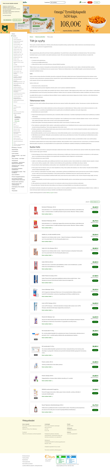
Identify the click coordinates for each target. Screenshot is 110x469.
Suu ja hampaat (16, 136)
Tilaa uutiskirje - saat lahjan (18, 158)
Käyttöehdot (25, 459)
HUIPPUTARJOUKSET (17, 39)
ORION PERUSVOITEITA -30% (19, 83)
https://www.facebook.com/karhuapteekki (31, 433)
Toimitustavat (15, 160)
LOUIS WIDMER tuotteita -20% (19, 66)
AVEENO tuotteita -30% (18, 50)
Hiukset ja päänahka (17, 113)
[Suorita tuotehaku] (64, 2)
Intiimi (15, 124)
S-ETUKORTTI (15, 151)
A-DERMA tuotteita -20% (18, 47)
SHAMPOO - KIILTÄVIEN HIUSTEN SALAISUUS (18, 77)
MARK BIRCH (16, 75)
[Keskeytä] (1, 32)
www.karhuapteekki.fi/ (72, 433)
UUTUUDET (16, 37)
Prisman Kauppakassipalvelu (18, 176)
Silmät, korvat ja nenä (17, 134)
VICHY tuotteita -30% (17, 71)
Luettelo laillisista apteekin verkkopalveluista (32, 465)
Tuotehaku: (47, 2)
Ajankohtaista (15, 149)
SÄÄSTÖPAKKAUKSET (18, 79)
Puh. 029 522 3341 (69, 465)
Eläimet (15, 108)
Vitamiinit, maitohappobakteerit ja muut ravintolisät (19, 145)
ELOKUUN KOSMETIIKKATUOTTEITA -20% (19, 81)
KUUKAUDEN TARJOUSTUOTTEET (17, 85)
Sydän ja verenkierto (17, 138)
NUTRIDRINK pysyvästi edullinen (19, 93)
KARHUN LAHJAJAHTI (17, 87)
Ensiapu (15, 110)
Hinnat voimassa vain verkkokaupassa (16, 184)
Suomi (97, 2)
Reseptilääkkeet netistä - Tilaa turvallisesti (18, 172)
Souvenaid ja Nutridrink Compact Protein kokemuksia (18, 179)
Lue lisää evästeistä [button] (7, 15)
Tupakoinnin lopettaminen (18, 141)
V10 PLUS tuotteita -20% (18, 96)
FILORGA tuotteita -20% (18, 60)
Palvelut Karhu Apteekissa (18, 181)
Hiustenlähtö (16, 119)
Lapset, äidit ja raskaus (18, 127)
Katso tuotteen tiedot (47, 214)
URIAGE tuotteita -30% (18, 69)
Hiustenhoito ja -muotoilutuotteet (17, 117)
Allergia (15, 105)
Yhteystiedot (14, 190)
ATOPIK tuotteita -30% (18, 49)
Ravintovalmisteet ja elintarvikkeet (17, 133)
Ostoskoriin (95, 211)
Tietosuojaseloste (26, 461)
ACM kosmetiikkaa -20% (18, 44)
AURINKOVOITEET (17, 42)
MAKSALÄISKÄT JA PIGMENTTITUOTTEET (18, 98)
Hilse (15, 115)
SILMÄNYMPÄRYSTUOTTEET (19, 100)
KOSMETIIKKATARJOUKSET (18, 41)
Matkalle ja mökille (17, 130)
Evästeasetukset (26, 455)
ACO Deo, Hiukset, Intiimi (18, 94)
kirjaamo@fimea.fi (60, 465)
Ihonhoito (15, 122)
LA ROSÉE (15, 64)
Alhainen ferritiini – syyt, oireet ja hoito (18, 156)
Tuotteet (14, 35)
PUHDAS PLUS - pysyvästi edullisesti (18, 73)
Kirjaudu (89, 2)
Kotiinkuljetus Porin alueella (18, 186)
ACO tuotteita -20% (17, 46)
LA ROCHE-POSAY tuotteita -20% (18, 63)
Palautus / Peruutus (17, 147)
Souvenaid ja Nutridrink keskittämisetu (17, 169)
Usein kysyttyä (15, 153)
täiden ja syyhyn (50, 192)
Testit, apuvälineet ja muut (18, 139)
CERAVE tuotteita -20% (18, 55)
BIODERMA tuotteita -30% (18, 54)
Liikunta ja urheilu (17, 129)
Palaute (13, 188)
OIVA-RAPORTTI (15, 174)
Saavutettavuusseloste (27, 463)
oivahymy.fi (47, 460)
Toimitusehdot (25, 457)
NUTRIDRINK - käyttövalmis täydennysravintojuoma (18, 163)
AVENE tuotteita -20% (17, 52)
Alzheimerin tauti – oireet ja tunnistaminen (18, 166)
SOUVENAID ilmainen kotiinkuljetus (17, 91)
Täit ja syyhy (16, 121)
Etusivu (13, 33)
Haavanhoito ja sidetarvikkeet (19, 111)
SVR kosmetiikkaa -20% (18, 67)
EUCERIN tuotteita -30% (18, 57)
